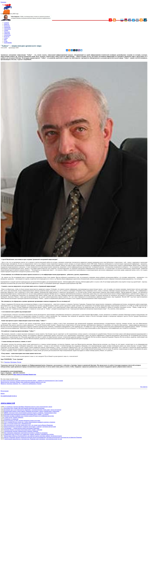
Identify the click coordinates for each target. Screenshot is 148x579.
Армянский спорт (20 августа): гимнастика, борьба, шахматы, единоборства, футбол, (29, 434)
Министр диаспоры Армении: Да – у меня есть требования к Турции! (21, 383)
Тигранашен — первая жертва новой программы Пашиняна (21, 428)
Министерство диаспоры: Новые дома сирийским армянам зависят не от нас (23, 382)
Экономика (7, 29)
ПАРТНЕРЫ (8, 42)
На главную (143, 386)
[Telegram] (81, 50)
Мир (5, 39)
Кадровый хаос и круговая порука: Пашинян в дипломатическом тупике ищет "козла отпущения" (32, 409)
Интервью (13, 362)
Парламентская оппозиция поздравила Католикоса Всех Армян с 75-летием (26, 414)
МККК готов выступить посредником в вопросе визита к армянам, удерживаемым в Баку (30, 413)
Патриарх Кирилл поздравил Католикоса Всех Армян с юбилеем (23, 429)
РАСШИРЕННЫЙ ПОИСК (9, 396)
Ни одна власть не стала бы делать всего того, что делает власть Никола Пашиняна (28, 425)
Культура (6, 36)
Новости (6, 24)
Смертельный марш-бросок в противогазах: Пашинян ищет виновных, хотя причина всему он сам (33, 439)
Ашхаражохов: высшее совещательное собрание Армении (21, 431)
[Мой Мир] (72, 50)
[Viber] (79, 50)
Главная (6, 22)
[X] (74, 50)
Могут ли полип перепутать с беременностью (17, 423)
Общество (7, 33)
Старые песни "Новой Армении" (14, 417)
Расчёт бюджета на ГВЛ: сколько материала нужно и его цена (22, 420)
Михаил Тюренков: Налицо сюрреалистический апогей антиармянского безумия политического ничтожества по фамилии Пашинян (43, 437)
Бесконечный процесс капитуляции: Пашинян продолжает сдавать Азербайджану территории (31, 411)
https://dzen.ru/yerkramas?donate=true (24, 374)
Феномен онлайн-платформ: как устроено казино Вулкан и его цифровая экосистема (29, 416)
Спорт (6, 38)
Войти (3, 393)
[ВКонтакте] (67, 50)
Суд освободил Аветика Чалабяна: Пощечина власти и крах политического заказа (28, 406)
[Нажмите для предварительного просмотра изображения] (74, 256)
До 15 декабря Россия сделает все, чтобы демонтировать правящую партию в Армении (29, 422)
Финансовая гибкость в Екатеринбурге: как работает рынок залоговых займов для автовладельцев (33, 436)
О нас (5, 41)
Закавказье (7, 27)
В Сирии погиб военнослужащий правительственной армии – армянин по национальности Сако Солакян (32, 380)
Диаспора (7, 32)
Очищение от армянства (11, 419)
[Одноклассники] (69, 50)
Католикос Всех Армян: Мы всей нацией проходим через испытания (24, 408)
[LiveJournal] (77, 50)
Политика (7, 25)
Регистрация (4, 391)
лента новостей (8, 403)
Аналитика (7, 35)
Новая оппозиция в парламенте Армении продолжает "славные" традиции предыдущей (30, 426)
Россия (19, 362)
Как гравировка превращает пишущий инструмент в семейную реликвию (26, 433)
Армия (6, 30)
